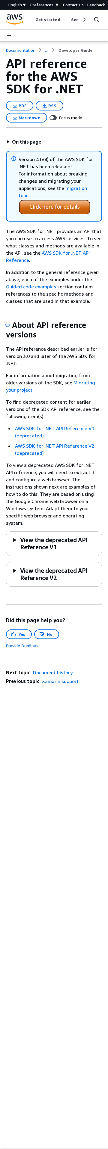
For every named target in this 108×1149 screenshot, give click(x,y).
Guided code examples (31, 287)
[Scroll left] (30, 19)
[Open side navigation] (9, 35)
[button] (23, 142)
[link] (75, 50)
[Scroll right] (84, 19)
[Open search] (96, 20)
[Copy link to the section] (7, 325)
